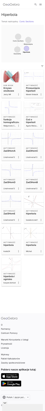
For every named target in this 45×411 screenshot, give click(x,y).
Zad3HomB (32, 182)
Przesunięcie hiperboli (33, 89)
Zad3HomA (10, 150)
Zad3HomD (10, 182)
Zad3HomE (9, 213)
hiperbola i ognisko (9, 277)
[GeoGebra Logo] (11, 4)
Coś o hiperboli (31, 121)
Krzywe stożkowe (9, 89)
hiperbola (31, 213)
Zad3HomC (32, 150)
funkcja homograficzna (12, 121)
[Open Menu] (40, 4)
